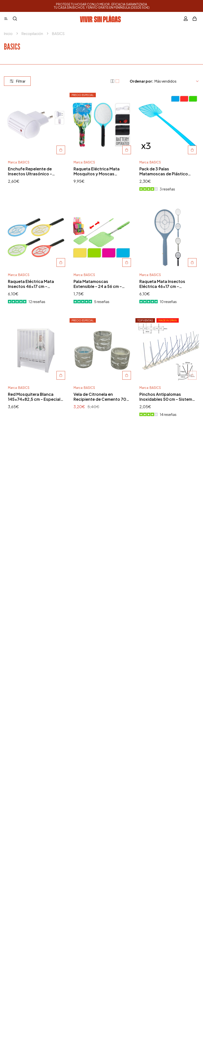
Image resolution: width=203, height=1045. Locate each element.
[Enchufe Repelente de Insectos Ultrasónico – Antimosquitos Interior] (36, 124)
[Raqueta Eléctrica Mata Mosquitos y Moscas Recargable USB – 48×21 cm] (101, 124)
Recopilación (32, 33)
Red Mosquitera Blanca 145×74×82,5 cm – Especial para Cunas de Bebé (34, 397)
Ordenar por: (141, 81)
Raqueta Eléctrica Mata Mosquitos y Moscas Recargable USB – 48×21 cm (100, 171)
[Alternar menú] (5, 18)
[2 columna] (117, 81)
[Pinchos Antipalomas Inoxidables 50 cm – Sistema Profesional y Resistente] (167, 350)
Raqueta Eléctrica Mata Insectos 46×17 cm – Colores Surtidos (31, 284)
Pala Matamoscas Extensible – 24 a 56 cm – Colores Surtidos (98, 284)
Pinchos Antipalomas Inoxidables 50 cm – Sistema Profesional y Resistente (167, 397)
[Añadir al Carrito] (60, 150)
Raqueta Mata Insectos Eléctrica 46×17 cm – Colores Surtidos (162, 284)
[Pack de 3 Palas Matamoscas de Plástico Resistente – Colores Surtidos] (167, 124)
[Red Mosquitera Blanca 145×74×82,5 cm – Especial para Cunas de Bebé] (36, 350)
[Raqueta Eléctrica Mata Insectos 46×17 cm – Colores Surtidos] (36, 237)
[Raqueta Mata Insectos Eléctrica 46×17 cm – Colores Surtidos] (167, 237)
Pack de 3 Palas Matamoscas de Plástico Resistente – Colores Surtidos (163, 171)
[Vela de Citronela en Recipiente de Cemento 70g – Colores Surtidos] (101, 350)
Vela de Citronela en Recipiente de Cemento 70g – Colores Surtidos (101, 397)
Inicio (8, 33)
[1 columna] (112, 81)
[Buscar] (14, 18)
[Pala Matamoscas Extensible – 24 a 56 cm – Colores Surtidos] (101, 237)
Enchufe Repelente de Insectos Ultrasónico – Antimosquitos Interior (30, 171)
